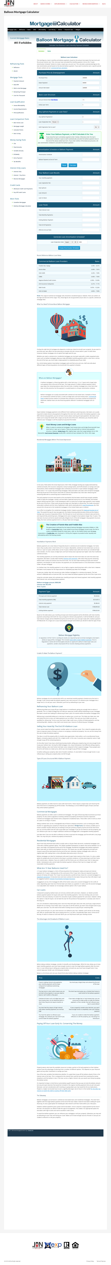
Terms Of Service (101, 1261)
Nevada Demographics (90, 4)
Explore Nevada (59, 4)
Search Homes (45, 4)
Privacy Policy (90, 1261)
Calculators (74, 4)
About (35, 4)
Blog (104, 4)
